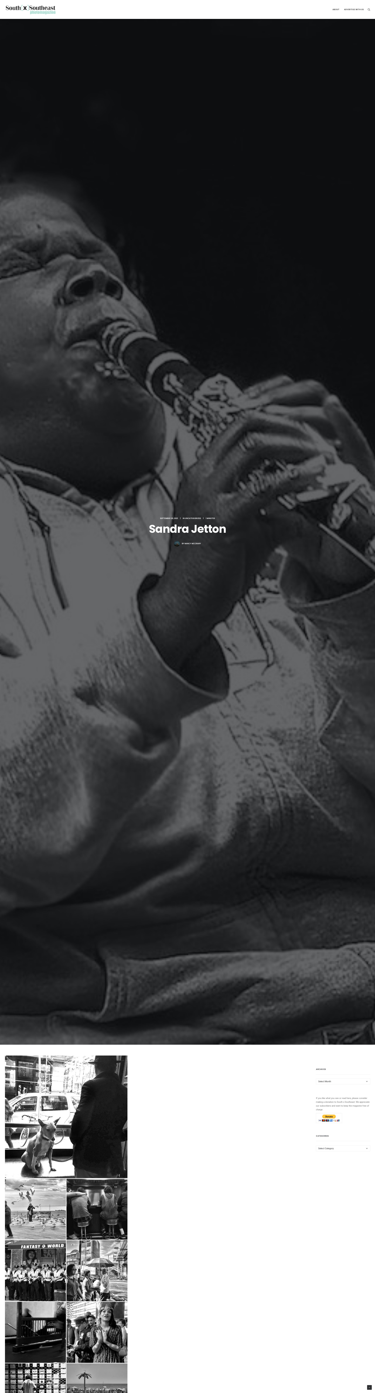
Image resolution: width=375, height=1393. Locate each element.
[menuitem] (335, 9)
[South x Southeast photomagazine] (30, 9)
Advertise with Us (354, 9)
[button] (369, 9)
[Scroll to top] (369, 1387)
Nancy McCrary (193, 543)
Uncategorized (193, 518)
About (336, 9)
